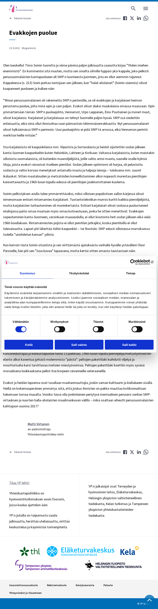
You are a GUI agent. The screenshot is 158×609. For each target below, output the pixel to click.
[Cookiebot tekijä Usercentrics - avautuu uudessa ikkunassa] (137, 262)
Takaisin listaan (22, 18)
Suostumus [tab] (27, 273)
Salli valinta (79, 344)
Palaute (108, 585)
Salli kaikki (129, 344)
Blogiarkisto (29, 48)
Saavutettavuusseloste (23, 585)
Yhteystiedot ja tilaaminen (25, 593)
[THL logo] (30, 551)
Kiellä (29, 344)
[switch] (59, 329)
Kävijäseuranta (85, 585)
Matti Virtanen (38, 424)
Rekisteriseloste (56, 585)
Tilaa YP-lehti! (19, 483)
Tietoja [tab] (130, 273)
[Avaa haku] (133, 8)
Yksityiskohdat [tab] (79, 273)
